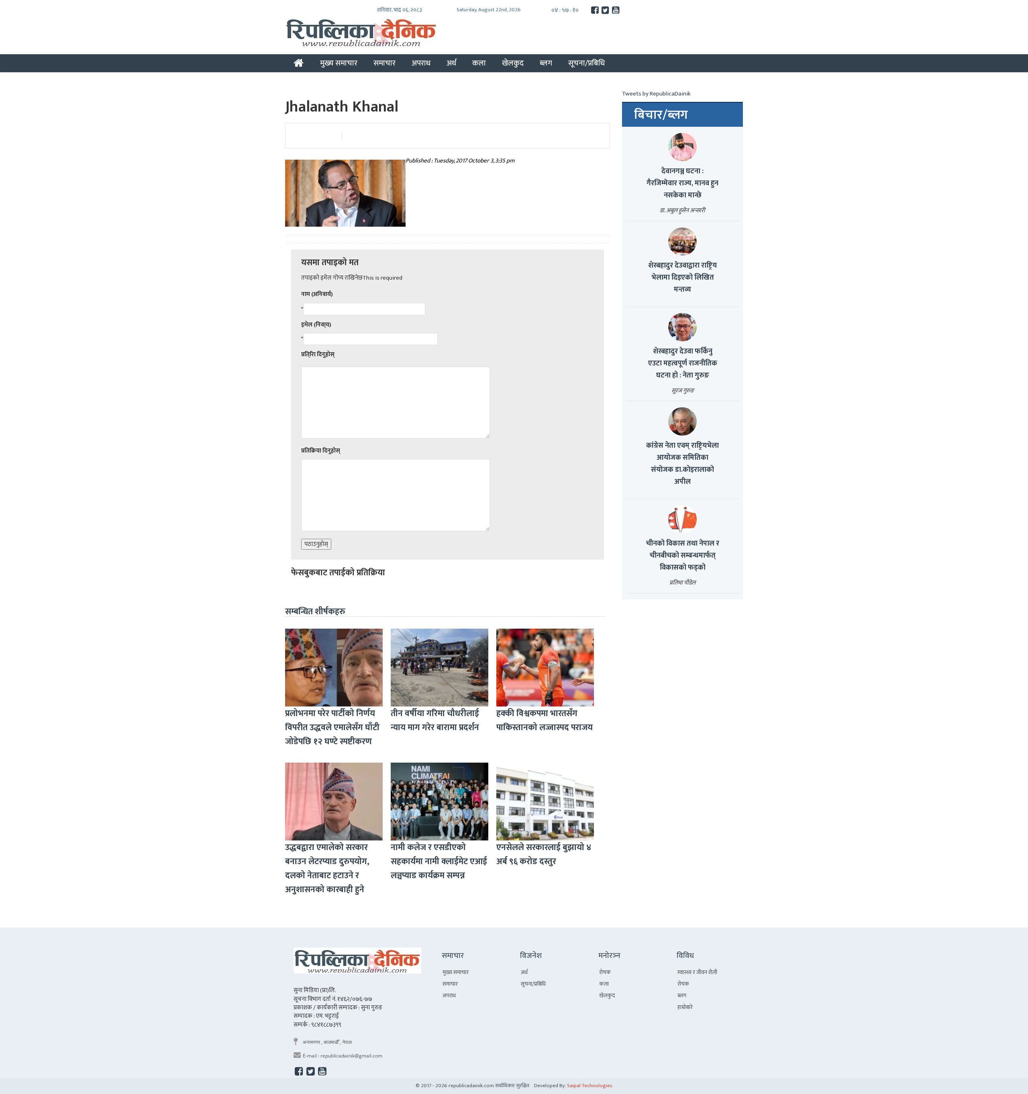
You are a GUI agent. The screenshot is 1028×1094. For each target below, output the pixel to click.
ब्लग (546, 63)
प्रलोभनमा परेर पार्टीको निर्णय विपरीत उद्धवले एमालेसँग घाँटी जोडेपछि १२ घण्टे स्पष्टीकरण (332, 727)
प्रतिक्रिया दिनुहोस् (320, 451)
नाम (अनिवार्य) (317, 294)
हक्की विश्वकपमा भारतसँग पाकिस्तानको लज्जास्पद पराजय (544, 720)
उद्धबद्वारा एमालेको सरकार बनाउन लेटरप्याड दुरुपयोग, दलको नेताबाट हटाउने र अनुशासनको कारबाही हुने (327, 868)
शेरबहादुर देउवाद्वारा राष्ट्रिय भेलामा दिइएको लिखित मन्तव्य (682, 278)
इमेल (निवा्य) (316, 325)
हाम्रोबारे (685, 1007)
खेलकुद (513, 63)
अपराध (421, 63)
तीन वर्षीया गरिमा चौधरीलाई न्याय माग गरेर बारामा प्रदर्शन (435, 720)
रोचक (605, 972)
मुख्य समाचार (338, 63)
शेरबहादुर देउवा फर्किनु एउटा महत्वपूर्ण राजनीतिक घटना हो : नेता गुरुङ (682, 363)
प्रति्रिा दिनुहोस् (318, 354)
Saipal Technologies (589, 1085)
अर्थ (451, 63)
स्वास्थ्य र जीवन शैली (697, 972)
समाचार (384, 63)
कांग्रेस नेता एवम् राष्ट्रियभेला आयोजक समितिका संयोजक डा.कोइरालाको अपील (682, 464)
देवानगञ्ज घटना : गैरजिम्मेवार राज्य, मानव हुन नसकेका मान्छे (682, 183)
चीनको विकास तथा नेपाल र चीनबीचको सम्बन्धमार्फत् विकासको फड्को (682, 556)
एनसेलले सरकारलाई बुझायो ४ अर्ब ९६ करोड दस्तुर (543, 854)
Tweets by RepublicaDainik (656, 94)
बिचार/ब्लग (661, 115)
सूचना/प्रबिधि (586, 63)
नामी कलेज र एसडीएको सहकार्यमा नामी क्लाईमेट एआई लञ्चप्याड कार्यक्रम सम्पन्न (439, 861)
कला (479, 63)
